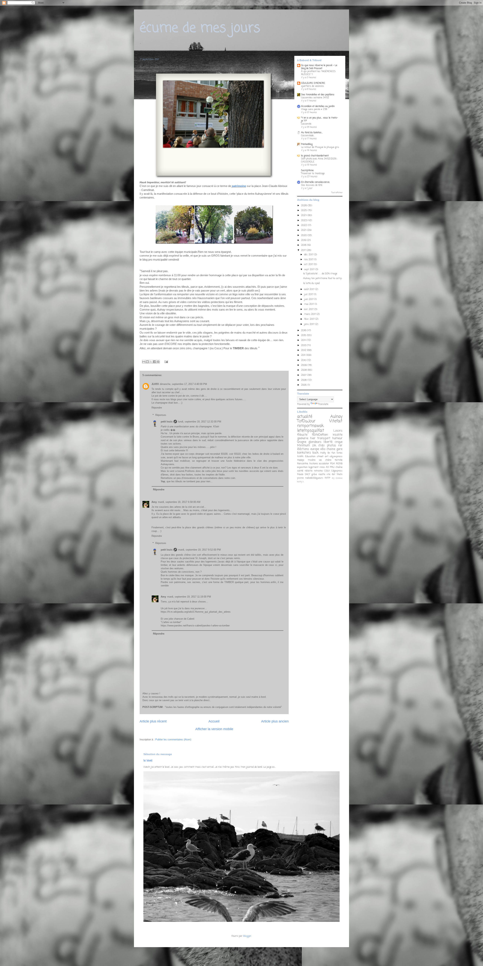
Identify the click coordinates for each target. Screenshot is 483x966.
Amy (154, 502)
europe (314, 449)
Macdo (300, 474)
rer (340, 445)
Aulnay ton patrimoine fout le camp (322, 278)
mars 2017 (310, 314)
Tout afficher (336, 192)
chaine (331, 449)
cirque (338, 442)
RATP (327, 478)
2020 (304, 235)
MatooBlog (306, 144)
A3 (327, 467)
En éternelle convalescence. (315, 182)
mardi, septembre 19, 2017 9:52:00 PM (199, 549)
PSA (332, 463)
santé (300, 471)
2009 (304, 365)
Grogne (301, 442)
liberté (328, 442)
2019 (304, 240)
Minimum (303, 445)
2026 (304, 205)
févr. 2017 (309, 319)
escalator (324, 463)
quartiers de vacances (312, 86)
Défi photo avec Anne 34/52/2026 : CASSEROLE (319, 160)
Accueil (213, 721)
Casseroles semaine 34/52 (315, 97)
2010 (304, 360)
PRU (332, 467)
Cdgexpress (336, 471)
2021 (304, 230)
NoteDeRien (320, 435)
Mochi (339, 474)
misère (311, 460)
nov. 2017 (309, 259)
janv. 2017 (309, 324)
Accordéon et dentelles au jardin (318, 106)
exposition (302, 467)
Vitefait (335, 421)
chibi (321, 445)
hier (312, 438)
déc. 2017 (309, 254)
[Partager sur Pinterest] (158, 362)
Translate (323, 404)
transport (323, 438)
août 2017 (309, 289)
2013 (304, 345)
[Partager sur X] (151, 362)
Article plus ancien (275, 721)
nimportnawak (310, 426)
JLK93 (155, 384)
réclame (308, 471)
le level (147, 760)
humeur (337, 438)
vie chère (325, 460)
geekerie (302, 438)
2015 (304, 335)
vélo (322, 449)
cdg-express (336, 456)
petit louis (166, 421)
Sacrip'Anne (307, 170)
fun (333, 453)
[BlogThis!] (147, 362)
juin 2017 (309, 299)
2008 (304, 370)
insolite (337, 435)
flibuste (302, 435)
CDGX (327, 471)
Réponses (160, 415)
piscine (300, 478)
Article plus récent (153, 721)
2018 (304, 245)
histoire (313, 463)
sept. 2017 (309, 269)
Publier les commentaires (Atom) (173, 739)
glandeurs (314, 442)
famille (338, 460)
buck (315, 453)
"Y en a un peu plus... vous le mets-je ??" (319, 119)
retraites (318, 471)
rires (322, 467)
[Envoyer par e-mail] (144, 362)
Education (310, 456)
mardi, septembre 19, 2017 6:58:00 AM (179, 502)
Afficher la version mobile (214, 729)
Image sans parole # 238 (314, 109)
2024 (304, 215)
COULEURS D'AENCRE (313, 83)
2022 (304, 225)
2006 (304, 380)
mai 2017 (309, 304)
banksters (304, 453)
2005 (304, 385)
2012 (304, 350)
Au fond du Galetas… (312, 132)
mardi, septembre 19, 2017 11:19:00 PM (189, 596)
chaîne (338, 467)
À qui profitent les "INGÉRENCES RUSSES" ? (318, 73)
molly (323, 453)
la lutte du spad (311, 283)
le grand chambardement (315, 156)
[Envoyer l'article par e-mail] (165, 361)
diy (333, 478)
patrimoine (239, 186)
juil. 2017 (309, 294)
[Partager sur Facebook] (154, 362)
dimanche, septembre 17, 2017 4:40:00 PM (183, 384)
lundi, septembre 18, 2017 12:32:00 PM (199, 421)
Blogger (247, 936)
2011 (303, 355)
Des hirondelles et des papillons (317, 94)
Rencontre (302, 463)
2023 (304, 220)
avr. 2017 (309, 309)
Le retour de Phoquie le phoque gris (320, 147)
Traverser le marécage (313, 173)
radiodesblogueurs (314, 478)
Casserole (306, 124)
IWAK (300, 456)
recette (321, 474)
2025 (304, 210)
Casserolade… (308, 135)
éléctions (303, 449)
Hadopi (300, 460)
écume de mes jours (200, 28)
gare (339, 449)
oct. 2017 (309, 264)
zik (314, 445)
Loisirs (337, 431)
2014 (304, 340)
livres (339, 453)
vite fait (331, 474)
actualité (304, 417)
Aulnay (336, 417)
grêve (314, 474)
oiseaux (339, 478)
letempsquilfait (310, 431)
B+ (329, 453)
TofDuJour (306, 421)
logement (313, 467)
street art (322, 456)
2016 (304, 330)
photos (331, 445)
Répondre (157, 407)
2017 (304, 250)
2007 (304, 375)
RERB (339, 463)
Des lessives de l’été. (312, 185)
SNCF (307, 474)
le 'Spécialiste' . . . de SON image (320, 273)
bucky (299, 481)
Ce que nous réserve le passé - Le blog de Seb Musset (319, 67)
